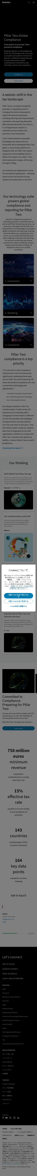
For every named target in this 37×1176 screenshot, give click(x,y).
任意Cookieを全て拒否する (18, 601)
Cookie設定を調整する (18, 606)
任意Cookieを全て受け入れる (18, 595)
